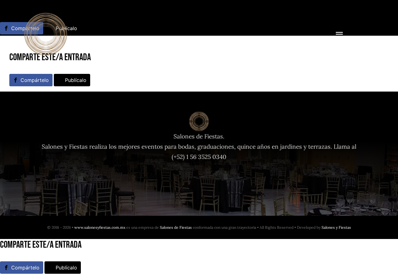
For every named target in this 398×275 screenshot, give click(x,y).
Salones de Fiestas (176, 227)
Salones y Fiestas (336, 227)
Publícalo (75, 80)
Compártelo (35, 80)
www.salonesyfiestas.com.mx (99, 227)
